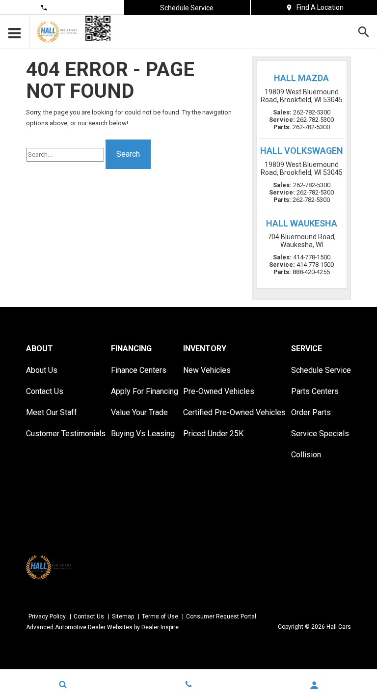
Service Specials (320, 433)
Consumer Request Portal (221, 616)
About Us (41, 370)
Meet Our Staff (51, 412)
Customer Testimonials (66, 433)
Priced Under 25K (213, 433)
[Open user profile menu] (314, 685)
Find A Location (320, 7)
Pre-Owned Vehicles (218, 391)
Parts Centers (315, 391)
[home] (57, 31)
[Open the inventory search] (363, 32)
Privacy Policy (47, 616)
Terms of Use (160, 616)
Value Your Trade (139, 412)
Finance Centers (138, 370)
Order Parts (311, 412)
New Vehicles (207, 370)
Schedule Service (187, 8)
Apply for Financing (144, 391)
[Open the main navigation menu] (14, 32)
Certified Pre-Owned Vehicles (234, 412)
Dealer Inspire (160, 627)
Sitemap (123, 616)
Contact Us (67, 7)
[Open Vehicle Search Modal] (63, 684)
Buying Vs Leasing (143, 433)
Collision (306, 454)
